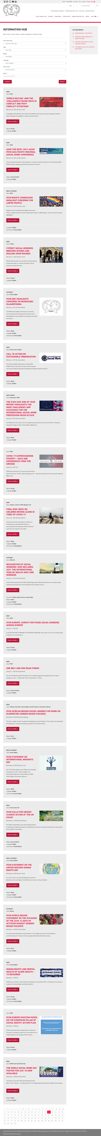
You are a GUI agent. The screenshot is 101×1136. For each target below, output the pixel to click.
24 (15, 1112)
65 (32, 1118)
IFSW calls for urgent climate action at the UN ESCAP (20, 815)
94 (8, 1123)
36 (55, 1112)
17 (52, 1109)
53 (52, 1115)
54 (55, 1115)
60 (15, 1118)
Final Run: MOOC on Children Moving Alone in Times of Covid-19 (20, 512)
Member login (90, 1)
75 (5, 1120)
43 (18, 1115)
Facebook (4, 1)
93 (5, 1123)
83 (32, 1120)
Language (5, 60)
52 (49, 1115)
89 (52, 1120)
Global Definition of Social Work (83, 33)
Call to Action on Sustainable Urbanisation (21, 355)
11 (32, 1109)
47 (32, 1115)
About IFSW (69, 1)
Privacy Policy (17, 1133)
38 (62, 1112)
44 (21, 1115)
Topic (4, 47)
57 (5, 1118)
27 (25, 1112)
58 (8, 1118)
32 (42, 1112)
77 (11, 1120)
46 (28, 1115)
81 (25, 1120)
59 (11, 1118)
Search (5, 73)
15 (46, 1109)
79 (18, 1120)
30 (35, 1112)
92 (62, 1120)
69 (45, 1118)
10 (29, 1109)
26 (21, 1112)
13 (39, 1109)
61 (18, 1118)
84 (35, 1120)
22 (8, 1112)
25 (18, 1112)
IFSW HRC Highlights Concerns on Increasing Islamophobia (19, 301)
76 (8, 1120)
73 (59, 1118)
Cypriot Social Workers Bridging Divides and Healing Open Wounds (19, 251)
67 (38, 1118)
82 (28, 1120)
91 (59, 1120)
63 (25, 1118)
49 (38, 1115)
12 (36, 1109)
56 (62, 1115)
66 (35, 1118)
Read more (12, 121)
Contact (84, 1)
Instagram (7, 1)
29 (32, 1112)
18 (56, 1109)
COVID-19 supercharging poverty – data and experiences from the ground (19, 460)
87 (45, 1120)
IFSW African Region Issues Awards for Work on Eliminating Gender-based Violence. (33, 712)
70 (49, 1118)
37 (59, 1112)
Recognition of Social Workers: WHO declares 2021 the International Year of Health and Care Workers (20, 569)
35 (52, 1112)
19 (59, 1109)
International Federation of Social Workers (12, 10)
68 (42, 1118)
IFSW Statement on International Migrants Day (19, 759)
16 (49, 1109)
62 (21, 1118)
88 (49, 1120)
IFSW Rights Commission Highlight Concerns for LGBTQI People (19, 200)
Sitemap (5, 1133)
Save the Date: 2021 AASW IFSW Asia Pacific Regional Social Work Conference (21, 152)
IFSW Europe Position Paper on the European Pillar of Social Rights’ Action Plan (21, 1020)
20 (63, 1109)
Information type (7, 40)
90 (55, 1120)
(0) (97, 16)
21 (5, 1112)
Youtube (13, 1)
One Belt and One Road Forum (22, 668)
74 (62, 1118)
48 (35, 1115)
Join (80, 1)
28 (28, 1112)
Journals (75, 1)
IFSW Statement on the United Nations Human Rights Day (19, 867)
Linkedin (16, 1)
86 (42, 1120)
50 (42, 1115)
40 (8, 1115)
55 (59, 1115)
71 (52, 1118)
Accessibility (11, 1133)
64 (28, 1118)
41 (11, 1115)
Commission (6, 66)
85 (38, 1120)
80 (21, 1120)
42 (15, 1115)
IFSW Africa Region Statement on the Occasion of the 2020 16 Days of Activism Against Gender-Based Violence (21, 920)
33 (45, 1112)
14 (42, 1109)
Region (5, 53)
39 (5, 1115)
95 (11, 1123)
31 (38, 1112)
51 (45, 1115)
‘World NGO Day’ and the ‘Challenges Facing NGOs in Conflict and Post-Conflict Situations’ (21, 102)
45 (25, 1115)
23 (11, 1112)
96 (15, 1123)
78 (15, 1120)
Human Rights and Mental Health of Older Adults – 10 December (20, 972)
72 (55, 1118)
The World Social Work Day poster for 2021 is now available (21, 1071)
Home (64, 1)
